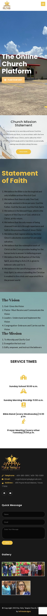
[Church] (6, 5)
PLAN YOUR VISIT (15, 80)
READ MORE (23, 152)
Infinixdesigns (25, 611)
